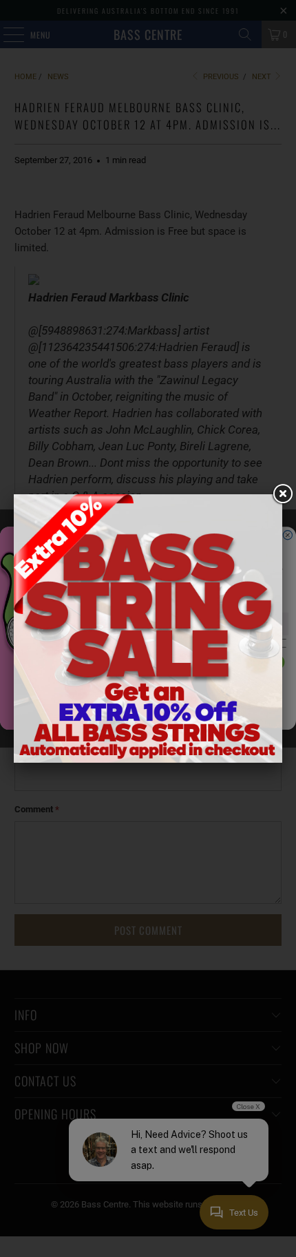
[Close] (282, 494)
